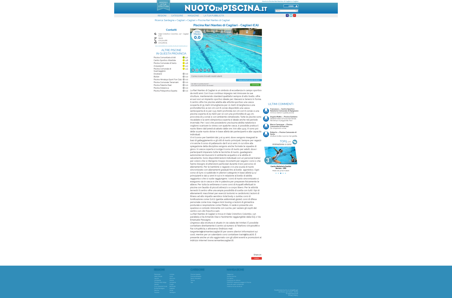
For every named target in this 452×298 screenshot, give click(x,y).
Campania (173, 282)
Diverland (158, 74)
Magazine (230, 274)
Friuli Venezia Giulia (160, 286)
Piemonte (157, 274)
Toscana (156, 292)
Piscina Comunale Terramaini (166, 82)
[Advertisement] (280, 33)
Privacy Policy (293, 295)
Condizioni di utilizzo (233, 280)
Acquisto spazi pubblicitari (235, 284)
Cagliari (181, 20)
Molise (172, 280)
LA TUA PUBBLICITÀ (214, 15)
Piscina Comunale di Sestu (165, 63)
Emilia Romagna (159, 288)
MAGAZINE (193, 15)
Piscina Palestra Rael (163, 85)
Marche (156, 290)
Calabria (172, 288)
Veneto (156, 284)
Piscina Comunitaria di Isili (165, 57)
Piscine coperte (195, 274)
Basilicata (173, 286)
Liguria (156, 278)
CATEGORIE (177, 15)
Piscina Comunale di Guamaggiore (162, 70)
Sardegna (169, 20)
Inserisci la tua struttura (234, 286)
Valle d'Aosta (158, 276)
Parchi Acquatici (196, 278)
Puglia (172, 284)
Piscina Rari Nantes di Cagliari (214, 20)
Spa (192, 282)
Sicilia (171, 290)
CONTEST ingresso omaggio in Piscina (239, 282)
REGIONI (162, 15)
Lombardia (157, 280)
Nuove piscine (231, 276)
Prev (266, 160)
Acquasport (159, 66)
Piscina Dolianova (161, 88)
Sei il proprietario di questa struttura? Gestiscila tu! (171, 46)
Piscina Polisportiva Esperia (165, 91)
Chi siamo (230, 278)
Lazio (171, 276)
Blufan (156, 77)
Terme (193, 280)
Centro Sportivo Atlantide (165, 60)
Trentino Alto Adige (160, 282)
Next (295, 160)
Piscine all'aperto (196, 276)
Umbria (172, 274)
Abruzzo (172, 278)
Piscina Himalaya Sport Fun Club (168, 79)
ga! (297, 290)
